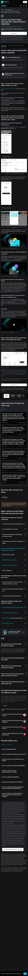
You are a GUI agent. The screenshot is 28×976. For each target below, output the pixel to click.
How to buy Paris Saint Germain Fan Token (10, 11)
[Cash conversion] (19, 302)
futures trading (18, 818)
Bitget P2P (5, 311)
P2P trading (4, 818)
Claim (25, 973)
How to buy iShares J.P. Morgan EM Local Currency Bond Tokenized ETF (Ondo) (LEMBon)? (12, 795)
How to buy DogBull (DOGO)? (9, 749)
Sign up (2, 88)
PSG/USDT (4, 497)
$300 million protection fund (9, 559)
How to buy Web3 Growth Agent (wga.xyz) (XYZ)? (14, 754)
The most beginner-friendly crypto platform (12, 607)
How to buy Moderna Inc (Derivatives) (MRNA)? (13, 765)
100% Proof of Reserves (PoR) (9, 565)
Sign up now (14, 33)
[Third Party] (24, 229)
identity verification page (14, 100)
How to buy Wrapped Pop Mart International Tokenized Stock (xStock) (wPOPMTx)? (12, 787)
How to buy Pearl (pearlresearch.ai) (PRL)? (12, 782)
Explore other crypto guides (6, 744)
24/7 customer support (7, 623)
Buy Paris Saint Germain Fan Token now (12, 849)
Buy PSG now (4, 41)
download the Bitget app (10, 88)
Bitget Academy (6, 618)
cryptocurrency (7, 823)
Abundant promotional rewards (10, 612)
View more (3, 409)
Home (2, 9)
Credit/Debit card (17, 127)
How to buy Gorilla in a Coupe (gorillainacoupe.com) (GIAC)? (9, 771)
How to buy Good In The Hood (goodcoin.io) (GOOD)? (13, 760)
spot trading (10, 818)
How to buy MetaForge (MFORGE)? (10, 777)
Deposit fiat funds (8, 299)
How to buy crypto (8, 9)
